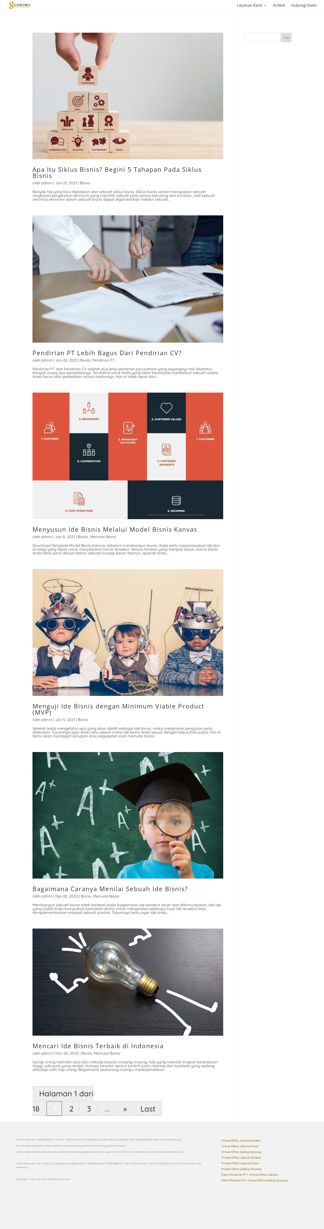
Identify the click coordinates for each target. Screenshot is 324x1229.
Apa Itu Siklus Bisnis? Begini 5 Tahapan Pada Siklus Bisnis (117, 172)
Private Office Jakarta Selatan (241, 1157)
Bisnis (85, 183)
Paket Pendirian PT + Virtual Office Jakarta (249, 1174)
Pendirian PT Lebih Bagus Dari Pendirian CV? (107, 353)
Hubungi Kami (303, 6)
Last (148, 1108)
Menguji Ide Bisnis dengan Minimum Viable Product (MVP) (118, 709)
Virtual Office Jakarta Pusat (239, 1146)
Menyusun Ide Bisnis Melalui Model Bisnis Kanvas (114, 529)
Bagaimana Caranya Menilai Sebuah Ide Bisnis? (110, 888)
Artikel (279, 6)
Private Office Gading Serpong (241, 1169)
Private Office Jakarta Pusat (240, 1163)
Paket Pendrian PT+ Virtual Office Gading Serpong (254, 1180)
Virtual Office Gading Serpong (241, 1152)
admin (46, 183)
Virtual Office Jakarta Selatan (241, 1140)
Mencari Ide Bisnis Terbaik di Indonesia (98, 1046)
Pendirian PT (103, 360)
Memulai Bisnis (103, 536)
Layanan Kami (249, 6)
